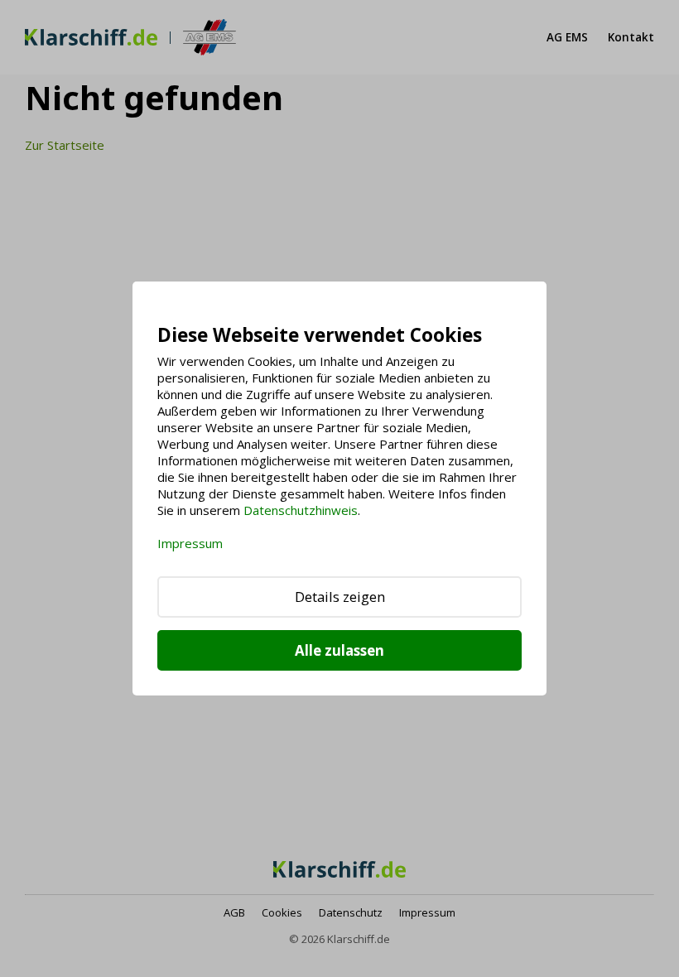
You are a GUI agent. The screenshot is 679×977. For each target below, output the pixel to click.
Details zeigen (340, 596)
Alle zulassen (339, 650)
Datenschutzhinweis (300, 510)
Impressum (190, 543)
